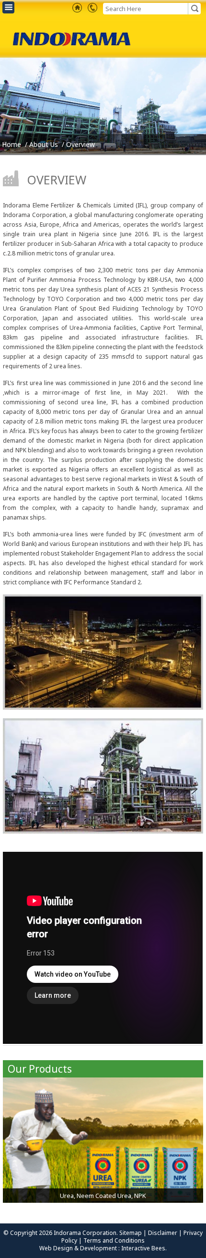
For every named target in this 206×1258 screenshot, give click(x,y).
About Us (43, 144)
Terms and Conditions (114, 1240)
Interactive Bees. (144, 1248)
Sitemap (131, 1233)
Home (11, 144)
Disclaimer (163, 1233)
